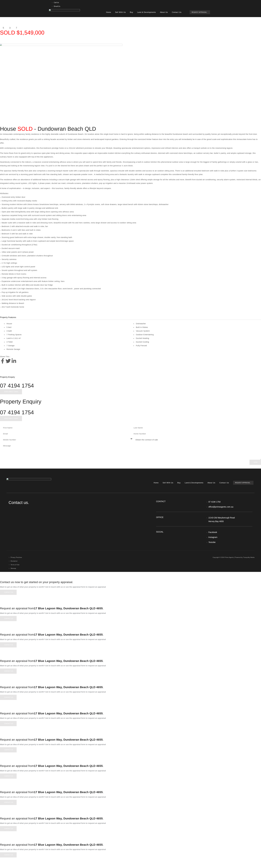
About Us (164, 12)
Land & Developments (146, 12)
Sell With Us (120, 12)
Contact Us (176, 12)
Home (108, 12)
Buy (131, 12)
